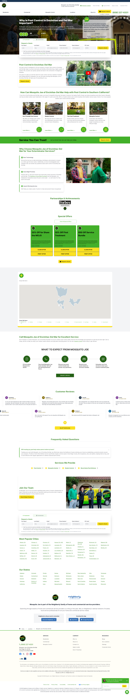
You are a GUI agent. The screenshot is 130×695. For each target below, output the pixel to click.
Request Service (65, 375)
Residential (6, 12)
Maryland (57, 581)
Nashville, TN (69, 553)
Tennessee (103, 573)
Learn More (26, 130)
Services (45, 635)
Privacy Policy (42, 53)
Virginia (103, 581)
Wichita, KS (104, 547)
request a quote (78, 341)
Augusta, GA (23, 545)
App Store (74, 620)
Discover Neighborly (49, 620)
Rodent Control (49, 116)
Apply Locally (115, 5)
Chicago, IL (34, 542)
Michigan (68, 573)
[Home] (20, 628)
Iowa (44, 584)
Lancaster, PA (58, 545)
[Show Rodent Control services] (75, 468)
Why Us (75, 639)
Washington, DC (105, 545)
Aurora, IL (22, 547)
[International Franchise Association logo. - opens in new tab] (21, 659)
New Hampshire (82, 573)
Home (23, 628)
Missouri (68, 581)
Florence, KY (46, 542)
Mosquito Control (50, 12)
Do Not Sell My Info (72, 684)
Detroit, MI (34, 556)
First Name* (24, 45)
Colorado (33, 573)
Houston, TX (46, 550)
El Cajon (40, 322)
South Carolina (93, 584)
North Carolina (81, 581)
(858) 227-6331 (120, 12)
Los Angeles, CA (59, 550)
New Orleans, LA (70, 556)
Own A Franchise (77, 650)
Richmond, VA (92, 542)
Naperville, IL (69, 550)
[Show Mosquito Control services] (59, 468)
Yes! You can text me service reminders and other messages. (36, 51)
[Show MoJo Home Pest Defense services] (97, 468)
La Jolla (58, 322)
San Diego (86, 322)
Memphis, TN (58, 558)
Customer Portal (123, 5)
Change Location (86, 5)
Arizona (22, 578)
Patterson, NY (81, 549)
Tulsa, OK (91, 556)
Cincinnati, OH (35, 545)
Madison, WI (58, 553)
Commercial (27, 12)
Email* (48, 45)
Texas (102, 576)
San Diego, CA (93, 547)
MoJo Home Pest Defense (88, 468)
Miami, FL (68, 542)
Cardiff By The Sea (23, 322)
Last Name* (36, 45)
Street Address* (75, 45)
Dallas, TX (33, 550)
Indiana (45, 581)
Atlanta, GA (23, 542)
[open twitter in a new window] (118, 18)
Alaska (21, 576)
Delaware (33, 578)
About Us (93, 12)
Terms (37, 53)
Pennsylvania (92, 578)
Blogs (103, 639)
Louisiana (57, 578)
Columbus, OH (35, 547)
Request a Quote (105, 11)
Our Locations (105, 641)
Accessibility (62, 684)
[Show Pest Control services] (42, 468)
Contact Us (76, 644)
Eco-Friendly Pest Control (30, 116)
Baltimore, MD (23, 553)
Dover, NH (34, 558)
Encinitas (49, 322)
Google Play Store (87, 620)
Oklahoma (91, 576)
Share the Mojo (96, 5)
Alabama (22, 573)
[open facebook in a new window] (114, 18)
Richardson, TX (81, 557)
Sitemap (104, 644)
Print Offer (42, 254)
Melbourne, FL (58, 556)
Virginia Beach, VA (94, 558)
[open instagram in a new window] (121, 18)
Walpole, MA (104, 542)
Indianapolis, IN (47, 556)
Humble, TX (46, 553)
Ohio (90, 573)
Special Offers (106, 5)
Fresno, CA (46, 547)
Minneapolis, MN (70, 545)
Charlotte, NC (23, 558)
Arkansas (22, 581)
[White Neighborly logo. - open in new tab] (4, 1)
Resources (105, 635)
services (62, 29)
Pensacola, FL (81, 552)
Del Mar (31, 322)
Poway (67, 322)
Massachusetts (58, 584)
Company (75, 635)
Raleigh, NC (81, 555)
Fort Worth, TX (46, 545)
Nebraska (68, 584)
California (22, 584)
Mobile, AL (69, 547)
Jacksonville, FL (47, 558)
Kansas (56, 573)
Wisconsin (103, 584)
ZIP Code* (87, 45)
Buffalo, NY (23, 556)
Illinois (44, 578)
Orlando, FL (81, 546)
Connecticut (34, 576)
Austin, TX (22, 550)
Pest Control (37, 468)
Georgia (45, 576)
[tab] (26, 39)
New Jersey (81, 576)
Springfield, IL (92, 550)
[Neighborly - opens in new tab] (25, 659)
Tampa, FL (92, 553)
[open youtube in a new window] (127, 18)
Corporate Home (106, 647)
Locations (72, 12)
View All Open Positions (27, 497)
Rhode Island (92, 581)
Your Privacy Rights (85, 684)
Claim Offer (42, 249)
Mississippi (69, 578)
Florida (44, 573)
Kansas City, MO (59, 542)
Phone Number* (62, 45)
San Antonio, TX (93, 545)
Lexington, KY (58, 547)
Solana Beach (105, 322)
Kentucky (57, 576)
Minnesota (68, 576)
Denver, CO (34, 553)
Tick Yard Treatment (73, 116)
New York (80, 578)
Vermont (103, 578)
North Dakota (81, 584)
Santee (95, 322)
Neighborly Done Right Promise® (38, 176)
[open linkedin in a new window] (124, 18)
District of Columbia (33, 582)
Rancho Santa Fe (78, 322)
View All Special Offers (65, 221)
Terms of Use (46, 684)
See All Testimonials (65, 428)
